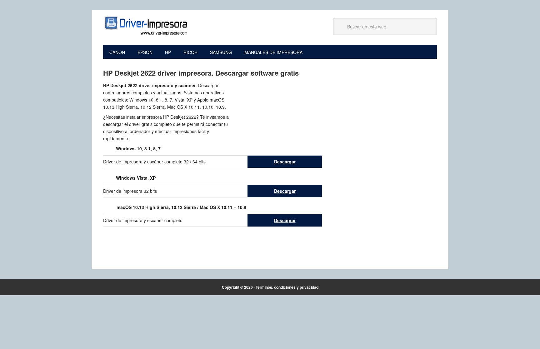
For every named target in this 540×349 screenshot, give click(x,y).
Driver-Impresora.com (145, 25)
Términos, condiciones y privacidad (287, 287)
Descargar (285, 161)
